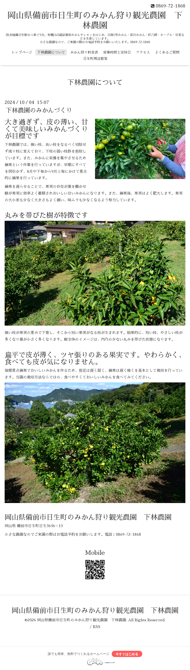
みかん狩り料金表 (84, 52)
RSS (96, 627)
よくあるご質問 (167, 52)
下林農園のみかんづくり (39, 110)
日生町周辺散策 (95, 58)
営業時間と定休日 (117, 52)
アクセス (143, 52)
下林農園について (51, 52)
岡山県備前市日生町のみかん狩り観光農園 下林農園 (95, 610)
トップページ (21, 52)
